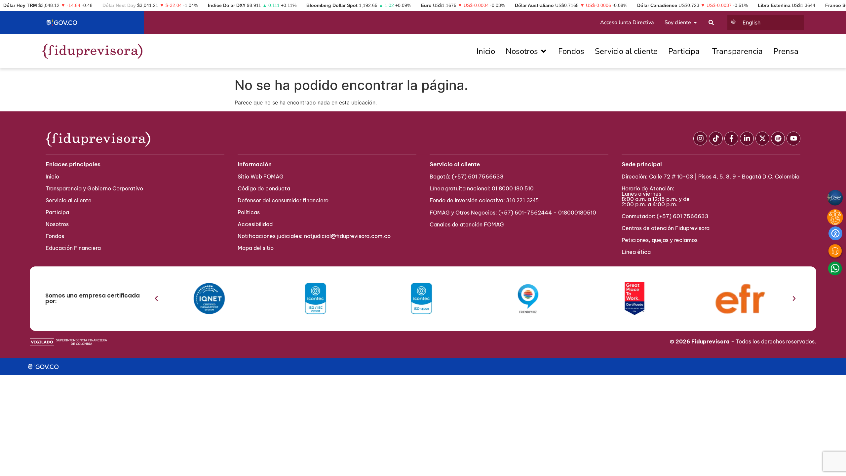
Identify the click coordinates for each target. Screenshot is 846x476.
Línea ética (636, 252)
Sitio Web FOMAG (261, 176)
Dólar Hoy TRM (20, 5)
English (751, 22)
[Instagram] (700, 138)
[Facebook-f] (731, 138)
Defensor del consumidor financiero (283, 200)
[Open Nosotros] (544, 51)
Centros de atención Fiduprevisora (666, 228)
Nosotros (57, 224)
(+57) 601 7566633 (478, 176)
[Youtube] (793, 138)
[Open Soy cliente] (695, 22)
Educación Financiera (73, 248)
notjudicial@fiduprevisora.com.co (347, 236)
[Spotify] (778, 138)
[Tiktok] (716, 138)
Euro (426, 5)
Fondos (55, 236)
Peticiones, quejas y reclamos (660, 240)
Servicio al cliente (69, 200)
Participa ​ (58, 212)
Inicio (52, 176)
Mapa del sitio (256, 248)
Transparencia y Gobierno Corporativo (94, 188)
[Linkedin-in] (747, 138)
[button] (156, 298)
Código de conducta (264, 188)
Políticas (249, 212)
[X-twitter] (762, 138)
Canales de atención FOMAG (468, 224)
